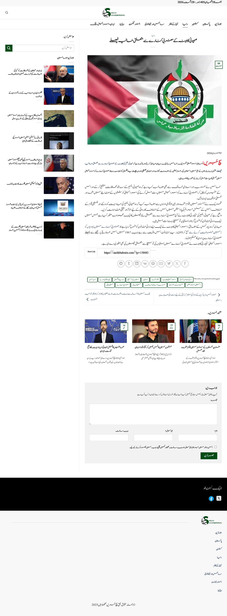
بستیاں (145, 279)
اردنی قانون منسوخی (186, 279)
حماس (92, 279)
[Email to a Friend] (161, 263)
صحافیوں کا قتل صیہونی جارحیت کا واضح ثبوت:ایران (105, 349)
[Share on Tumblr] (129, 263)
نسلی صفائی (109, 285)
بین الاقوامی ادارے (105, 279)
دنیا (185, 24)
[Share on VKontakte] (145, 263)
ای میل (169, 431)
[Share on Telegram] (121, 263)
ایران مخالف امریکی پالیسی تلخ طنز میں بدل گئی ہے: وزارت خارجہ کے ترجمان (25, 161)
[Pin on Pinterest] (153, 263)
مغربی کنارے (123, 285)
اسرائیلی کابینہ (169, 279)
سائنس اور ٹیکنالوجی (154, 24)
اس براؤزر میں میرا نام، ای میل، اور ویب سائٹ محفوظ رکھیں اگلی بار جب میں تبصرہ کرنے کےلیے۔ (171, 447)
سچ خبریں (213, 163)
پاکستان (206, 24)
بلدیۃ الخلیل (119, 279)
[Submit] (8, 48)
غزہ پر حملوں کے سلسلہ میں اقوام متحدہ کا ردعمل (200, 349)
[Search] (6, 12)
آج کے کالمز (173, 24)
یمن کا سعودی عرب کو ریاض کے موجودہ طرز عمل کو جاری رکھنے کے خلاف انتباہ (24, 206)
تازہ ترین (218, 24)
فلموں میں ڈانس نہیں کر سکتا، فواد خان (153, 347)
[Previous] (222, 348)
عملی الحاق (136, 285)
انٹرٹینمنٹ (134, 24)
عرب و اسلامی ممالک (155, 285)
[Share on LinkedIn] (137, 263)
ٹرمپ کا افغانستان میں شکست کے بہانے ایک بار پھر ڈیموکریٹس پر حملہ (25, 228)
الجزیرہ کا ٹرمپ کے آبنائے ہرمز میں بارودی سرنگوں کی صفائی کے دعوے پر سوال (25, 116)
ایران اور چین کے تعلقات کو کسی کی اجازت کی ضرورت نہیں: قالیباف (25, 72)
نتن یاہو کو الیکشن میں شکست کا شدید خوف (24, 183)
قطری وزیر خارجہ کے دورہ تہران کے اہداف (25, 94)
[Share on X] (177, 263)
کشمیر (195, 24)
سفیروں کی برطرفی (176, 285)
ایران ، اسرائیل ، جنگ (102, 24)
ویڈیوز (121, 24)
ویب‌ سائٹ (121, 431)
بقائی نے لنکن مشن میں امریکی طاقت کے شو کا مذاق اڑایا (27, 139)
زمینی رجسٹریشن (194, 285)
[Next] (84, 348)
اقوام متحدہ (155, 279)
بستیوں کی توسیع (133, 279)
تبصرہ (214, 400)
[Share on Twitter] (169, 263)
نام (215, 431)
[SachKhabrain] (113, 13)
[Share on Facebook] (185, 263)
